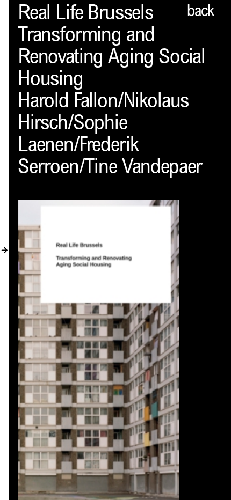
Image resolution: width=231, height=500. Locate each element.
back (200, 12)
